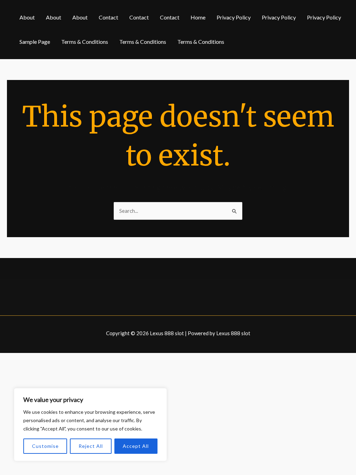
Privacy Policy (234, 17)
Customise (45, 446)
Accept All (136, 446)
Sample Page (34, 41)
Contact (108, 17)
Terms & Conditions (84, 41)
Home (198, 17)
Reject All (91, 446)
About (27, 17)
